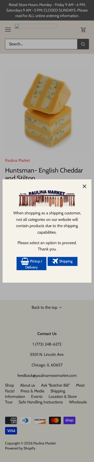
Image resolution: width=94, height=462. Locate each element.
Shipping (65, 261)
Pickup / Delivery (33, 264)
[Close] (84, 186)
